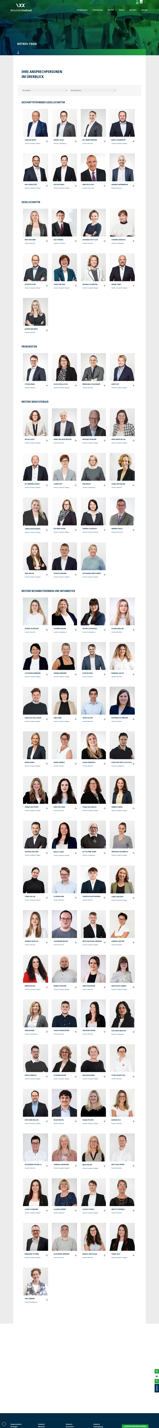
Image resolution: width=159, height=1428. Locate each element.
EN (141, 2)
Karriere (111, 10)
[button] (4, 1424)
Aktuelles (132, 10)
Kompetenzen (82, 10)
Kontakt (145, 10)
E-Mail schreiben (31, 128)
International (98, 10)
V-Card (27, 131)
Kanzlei (121, 10)
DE (137, 3)
